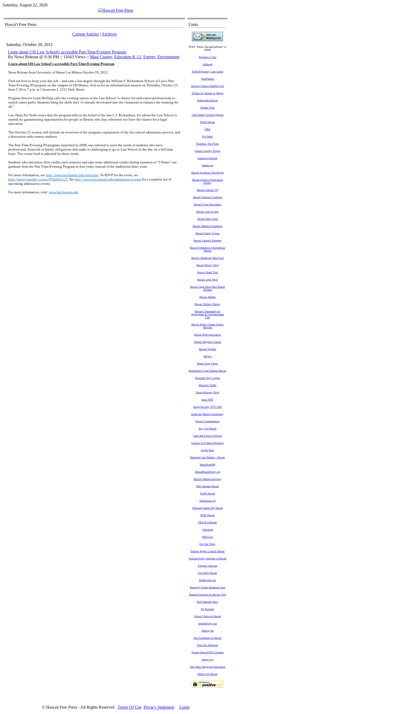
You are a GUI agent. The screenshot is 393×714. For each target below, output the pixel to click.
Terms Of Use (129, 707)
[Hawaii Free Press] (115, 10)
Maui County (101, 57)
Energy (149, 57)
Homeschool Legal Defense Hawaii (207, 370)
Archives (109, 34)
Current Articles (85, 34)
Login (184, 707)
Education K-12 (127, 57)
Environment (168, 57)
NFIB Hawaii (207, 515)
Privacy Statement (159, 707)
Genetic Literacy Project (207, 150)
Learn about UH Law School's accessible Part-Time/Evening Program (67, 52)
